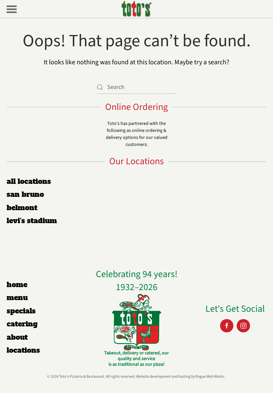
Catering (22, 324)
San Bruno (25, 194)
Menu (17, 297)
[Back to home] (136, 9)
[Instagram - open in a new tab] (243, 325)
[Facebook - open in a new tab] (226, 325)
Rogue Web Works (209, 376)
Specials (21, 311)
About (17, 337)
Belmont (22, 207)
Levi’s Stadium (32, 220)
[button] (8, 9)
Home (17, 284)
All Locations (29, 181)
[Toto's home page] (136, 321)
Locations (23, 350)
